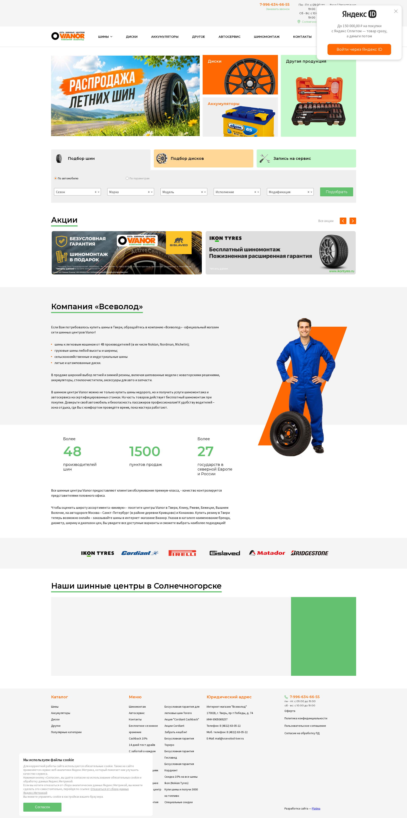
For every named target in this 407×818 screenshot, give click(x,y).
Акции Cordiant (174, 726)
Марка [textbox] (129, 192)
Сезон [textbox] (76, 192)
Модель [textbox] (182, 192)
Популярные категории (66, 732)
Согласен (42, 807)
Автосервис (229, 37)
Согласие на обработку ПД (302, 733)
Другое (198, 37)
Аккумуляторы (164, 37)
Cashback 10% (138, 738)
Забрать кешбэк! (175, 732)
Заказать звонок (278, 9)
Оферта (289, 711)
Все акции (325, 221)
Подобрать (336, 192)
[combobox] (77, 191)
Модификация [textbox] (289, 192)
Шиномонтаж (267, 37)
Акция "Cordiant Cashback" (181, 719)
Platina (316, 808)
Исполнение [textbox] (236, 192)
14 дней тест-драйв (142, 745)
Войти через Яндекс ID (359, 49)
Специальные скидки (178, 802)
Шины (55, 706)
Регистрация (347, 4)
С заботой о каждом (142, 751)
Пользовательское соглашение (305, 726)
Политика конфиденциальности (305, 718)
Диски (132, 37)
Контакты (302, 37)
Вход (333, 4)
